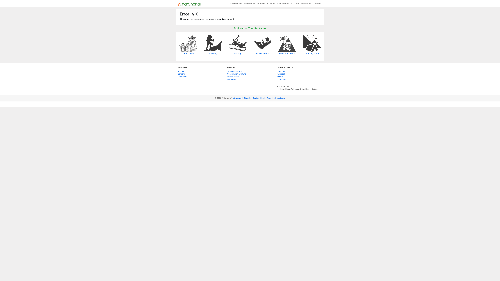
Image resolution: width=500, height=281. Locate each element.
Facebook (281, 74)
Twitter (280, 76)
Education (306, 3)
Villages (271, 3)
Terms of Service (234, 71)
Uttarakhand (236, 3)
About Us (182, 71)
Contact (317, 3)
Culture (295, 3)
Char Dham (188, 53)
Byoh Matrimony (279, 98)
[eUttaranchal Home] (189, 3)
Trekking (213, 53)
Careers (181, 74)
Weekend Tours (287, 53)
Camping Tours (311, 53)
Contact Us (183, 76)
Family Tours (262, 53)
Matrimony (249, 3)
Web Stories (283, 3)
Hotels (262, 98)
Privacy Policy (233, 76)
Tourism (261, 3)
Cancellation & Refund (236, 74)
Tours (269, 98)
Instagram (281, 71)
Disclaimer (231, 79)
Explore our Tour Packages (250, 28)
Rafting (238, 53)
